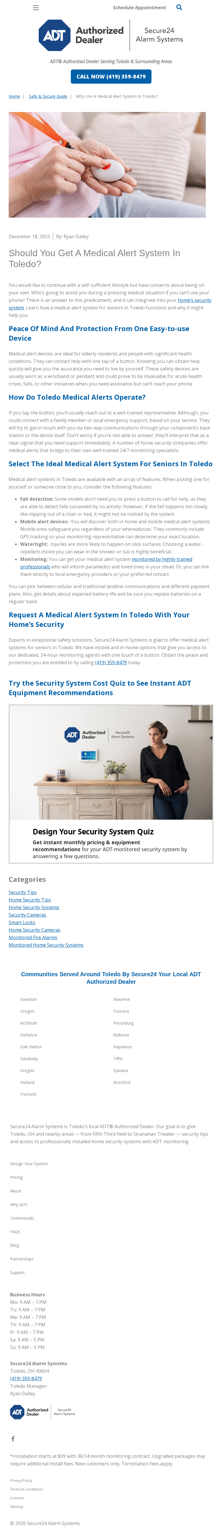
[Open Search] (179, 7)
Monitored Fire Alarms (33, 937)
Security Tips (23, 892)
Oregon (27, 1011)
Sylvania (120, 1070)
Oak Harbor (31, 1046)
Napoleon (122, 1046)
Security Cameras (27, 915)
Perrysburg (123, 1023)
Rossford (121, 1082)
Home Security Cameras (34, 930)
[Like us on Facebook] (13, 1440)
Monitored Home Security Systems (46, 945)
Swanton (28, 999)
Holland (27, 1082)
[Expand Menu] (61, 53)
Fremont (28, 1094)
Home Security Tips (30, 900)
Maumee (121, 999)
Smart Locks (22, 922)
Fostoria (121, 1011)
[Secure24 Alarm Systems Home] (111, 35)
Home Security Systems (34, 907)
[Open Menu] (36, 7)
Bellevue (121, 1035)
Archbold (28, 1023)
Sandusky (29, 1058)
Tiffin (118, 1058)
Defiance (28, 1035)
